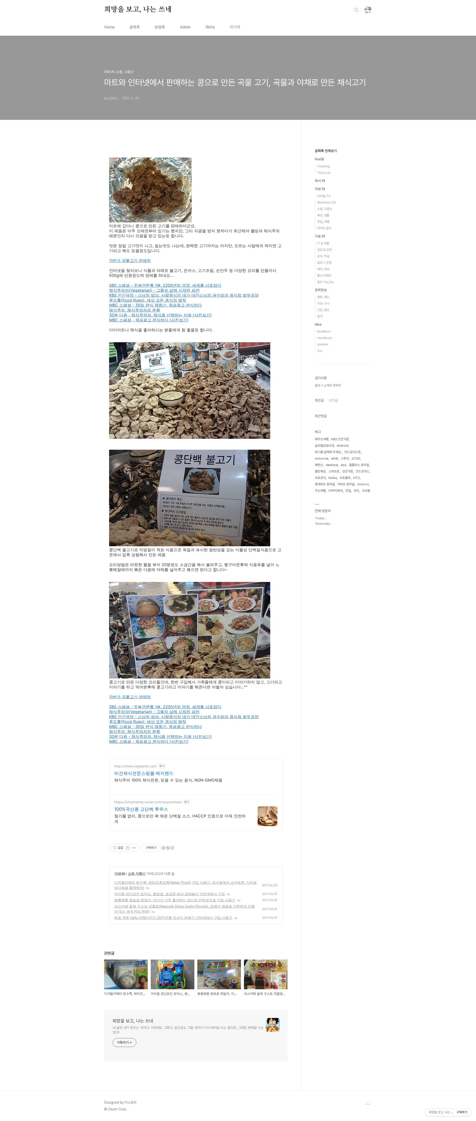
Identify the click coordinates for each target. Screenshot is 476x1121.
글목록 (134, 27)
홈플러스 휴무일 (359, 465)
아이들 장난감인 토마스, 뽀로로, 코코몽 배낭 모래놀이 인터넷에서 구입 (169, 894)
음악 (320, 316)
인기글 (333, 400)
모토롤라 (345, 478)
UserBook (324, 338)
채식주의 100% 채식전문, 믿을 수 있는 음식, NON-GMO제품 (168, 780)
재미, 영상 (323, 269)
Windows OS (326, 202)
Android (342, 445)
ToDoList (323, 173)
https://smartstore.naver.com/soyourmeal (147, 802)
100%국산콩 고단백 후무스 (141, 809)
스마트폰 (333, 471)
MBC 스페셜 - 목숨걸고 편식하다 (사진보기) (148, 319)
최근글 (319, 400)
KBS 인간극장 (340, 439)
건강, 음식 (323, 310)
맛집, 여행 (323, 222)
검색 (356, 10)
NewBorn (324, 331)
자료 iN (320, 236)
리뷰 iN (120, 873)
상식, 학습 (323, 256)
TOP (368, 1104)
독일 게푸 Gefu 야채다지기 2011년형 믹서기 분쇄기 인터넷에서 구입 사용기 (173, 917)
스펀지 (345, 458)
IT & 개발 (323, 243)
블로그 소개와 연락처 (328, 385)
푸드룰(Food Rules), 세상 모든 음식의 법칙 (147, 300)
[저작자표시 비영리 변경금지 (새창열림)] (167, 848)
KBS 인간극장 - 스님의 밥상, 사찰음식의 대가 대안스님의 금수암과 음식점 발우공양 (184, 295)
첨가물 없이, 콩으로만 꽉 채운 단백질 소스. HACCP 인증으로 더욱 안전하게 (180, 818)
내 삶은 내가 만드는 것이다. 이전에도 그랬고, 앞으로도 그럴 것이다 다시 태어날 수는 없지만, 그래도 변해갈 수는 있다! (188, 1030)
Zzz (320, 351)
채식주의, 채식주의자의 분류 (134, 310)
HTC (356, 478)
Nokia (332, 478)
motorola (321, 458)
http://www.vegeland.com (135, 766)
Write (210, 27)
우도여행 (320, 491)
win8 (334, 458)
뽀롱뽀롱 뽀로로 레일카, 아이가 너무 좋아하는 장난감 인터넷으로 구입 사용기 (174, 900)
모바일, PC (324, 196)
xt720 (356, 458)
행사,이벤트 (324, 275)
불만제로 (320, 471)
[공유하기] (128, 848)
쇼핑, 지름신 (137, 873)
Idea (318, 324)
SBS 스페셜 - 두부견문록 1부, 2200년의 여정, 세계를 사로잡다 (165, 285)
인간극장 (347, 471)
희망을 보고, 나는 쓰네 (138, 9)
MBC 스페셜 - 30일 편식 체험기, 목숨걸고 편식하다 (155, 305)
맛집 (348, 491)
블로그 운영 (324, 262)
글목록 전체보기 (326, 151)
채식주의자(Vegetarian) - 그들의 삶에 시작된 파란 (154, 290)
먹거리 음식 (324, 228)
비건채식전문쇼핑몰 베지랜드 (144, 773)
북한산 (319, 465)
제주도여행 (321, 439)
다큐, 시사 (323, 303)
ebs (343, 465)
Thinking (323, 166)
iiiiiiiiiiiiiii (322, 344)
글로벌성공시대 (324, 445)
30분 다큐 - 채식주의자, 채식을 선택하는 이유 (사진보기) (160, 315)
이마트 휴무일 (346, 484)
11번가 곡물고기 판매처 (130, 260)
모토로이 (320, 478)
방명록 (160, 27)
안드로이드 (362, 471)
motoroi (363, 484)
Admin (185, 27)
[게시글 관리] (134, 848)
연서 (356, 491)
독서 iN (320, 181)
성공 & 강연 (324, 250)
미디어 (235, 27)
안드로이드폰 (352, 452)
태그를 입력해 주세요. (328, 452)
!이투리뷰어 (335, 491)
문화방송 (321, 290)
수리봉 (366, 491)
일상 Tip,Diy (325, 282)
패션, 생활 (323, 215)
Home (109, 27)
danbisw (332, 465)
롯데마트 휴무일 (325, 484)
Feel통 (319, 159)
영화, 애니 (323, 297)
